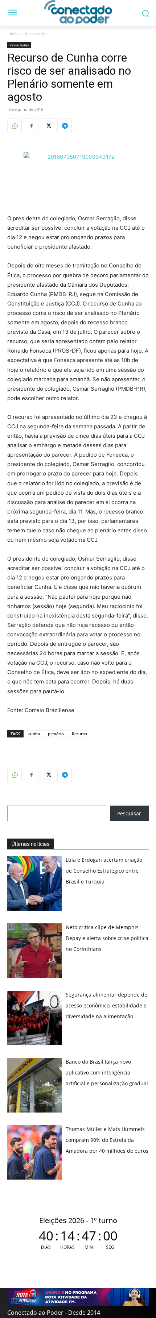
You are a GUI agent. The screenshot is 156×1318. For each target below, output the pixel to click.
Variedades (36, 33)
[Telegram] (64, 126)
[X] (48, 126)
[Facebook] (31, 126)
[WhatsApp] (14, 126)
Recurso (79, 733)
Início (12, 33)
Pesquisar (129, 813)
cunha (34, 733)
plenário (56, 733)
